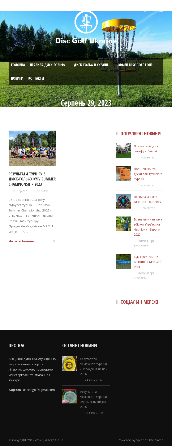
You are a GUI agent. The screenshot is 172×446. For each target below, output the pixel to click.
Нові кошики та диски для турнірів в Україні (148, 174)
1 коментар (146, 157)
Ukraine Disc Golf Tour (134, 64)
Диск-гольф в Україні (91, 64)
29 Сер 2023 (20, 191)
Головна (18, 64)
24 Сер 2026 (94, 380)
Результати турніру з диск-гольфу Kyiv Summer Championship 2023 (32, 179)
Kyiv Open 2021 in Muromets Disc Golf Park (147, 262)
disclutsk (42, 191)
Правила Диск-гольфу (47, 64)
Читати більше (21, 241)
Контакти (36, 78)
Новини (17, 78)
